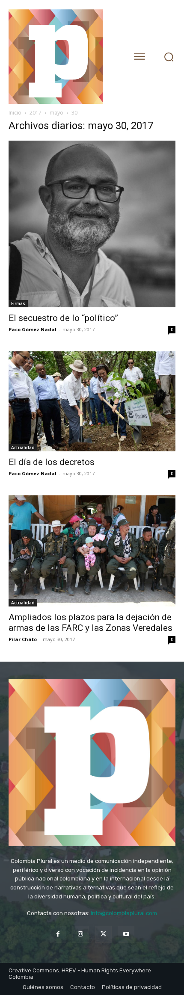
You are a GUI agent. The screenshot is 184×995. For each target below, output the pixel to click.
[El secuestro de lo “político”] (92, 224)
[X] (103, 934)
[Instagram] (80, 934)
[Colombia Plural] (62, 56)
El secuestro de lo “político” (63, 318)
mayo (56, 112)
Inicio (15, 112)
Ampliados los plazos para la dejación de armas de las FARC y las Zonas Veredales (90, 622)
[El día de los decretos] (92, 401)
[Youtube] (126, 934)
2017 (36, 112)
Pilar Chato (23, 639)
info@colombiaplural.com (124, 913)
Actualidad (23, 447)
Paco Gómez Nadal (32, 329)
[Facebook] (58, 934)
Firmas (18, 303)
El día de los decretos (52, 462)
